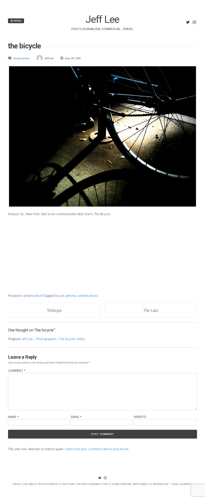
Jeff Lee (102, 19)
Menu (17, 20)
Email (76, 417)
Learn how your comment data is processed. (97, 449)
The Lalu (150, 310)
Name (13, 417)
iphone (71, 296)
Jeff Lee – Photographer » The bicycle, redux (53, 339)
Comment (16, 370)
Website (140, 417)
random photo (21, 58)
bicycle (59, 296)
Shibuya (54, 310)
